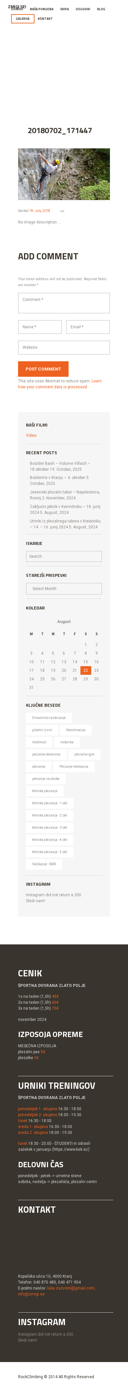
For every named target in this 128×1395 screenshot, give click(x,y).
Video (31, 435)
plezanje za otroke (45, 779)
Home (30, 70)
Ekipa (64, 9)
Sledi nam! (35, 901)
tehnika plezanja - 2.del (49, 815)
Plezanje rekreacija (73, 766)
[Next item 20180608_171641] (87, 174)
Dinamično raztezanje (49, 718)
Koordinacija (75, 730)
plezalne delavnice (46, 754)
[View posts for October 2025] (31, 622)
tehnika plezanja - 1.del (49, 803)
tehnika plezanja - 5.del (49, 852)
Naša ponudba (41, 9)
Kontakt (45, 18)
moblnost (39, 742)
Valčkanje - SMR (44, 864)
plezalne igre (84, 754)
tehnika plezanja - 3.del (49, 827)
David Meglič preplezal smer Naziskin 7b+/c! (64, 80)
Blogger (81, 70)
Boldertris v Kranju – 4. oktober (57, 477)
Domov (17, 9)
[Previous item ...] (41, 174)
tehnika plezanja (44, 791)
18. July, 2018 (39, 211)
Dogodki (83, 9)
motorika (67, 742)
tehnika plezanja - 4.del (49, 840)
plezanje (38, 766)
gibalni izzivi (42, 730)
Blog (101, 9)
